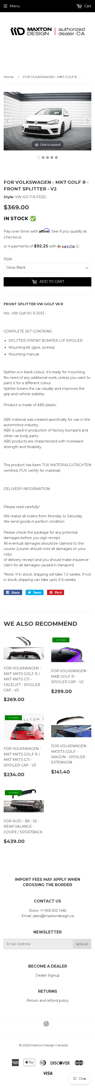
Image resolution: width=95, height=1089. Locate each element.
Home (9, 77)
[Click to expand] (47, 121)
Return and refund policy (48, 1000)
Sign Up (82, 944)
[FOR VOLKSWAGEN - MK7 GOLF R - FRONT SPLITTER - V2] (38, 157)
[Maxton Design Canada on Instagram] (46, 1024)
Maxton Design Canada (49, 1045)
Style (8, 259)
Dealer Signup (48, 975)
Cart (87, 6)
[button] (47, 246)
